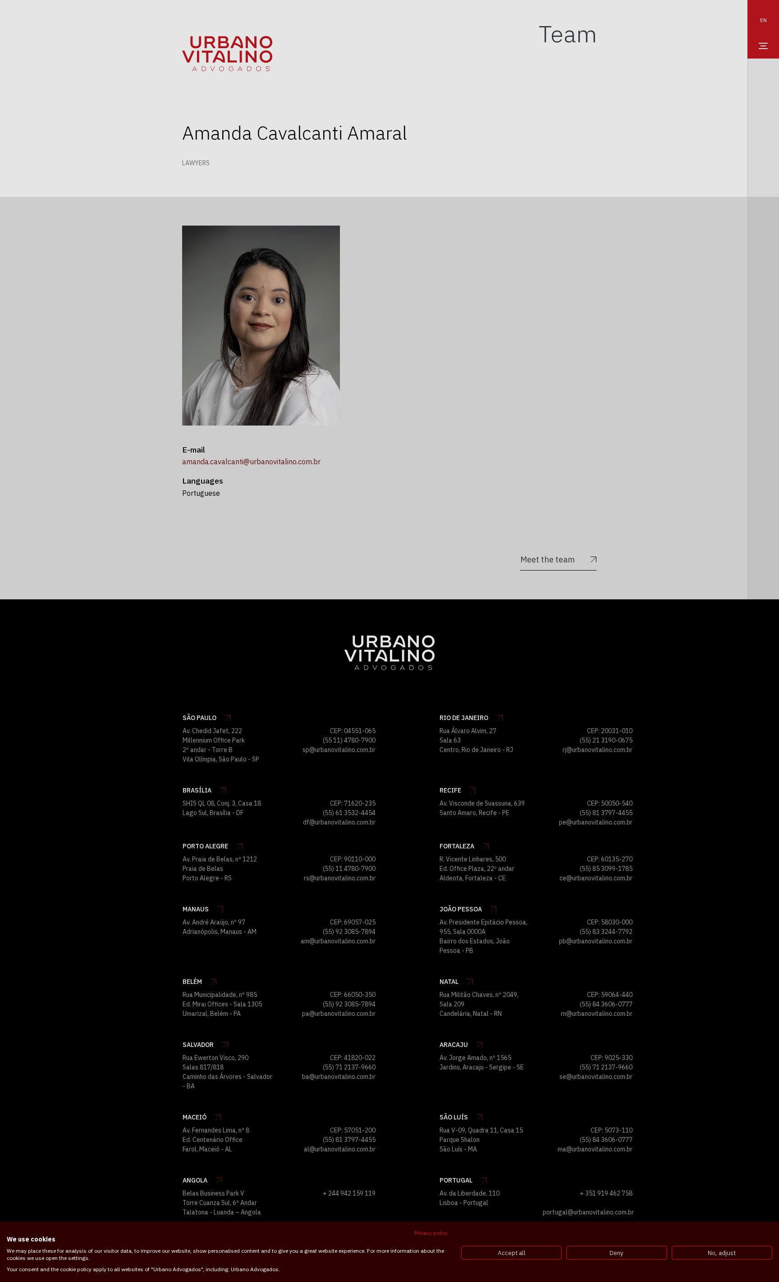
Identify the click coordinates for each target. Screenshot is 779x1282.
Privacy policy (431, 1232)
